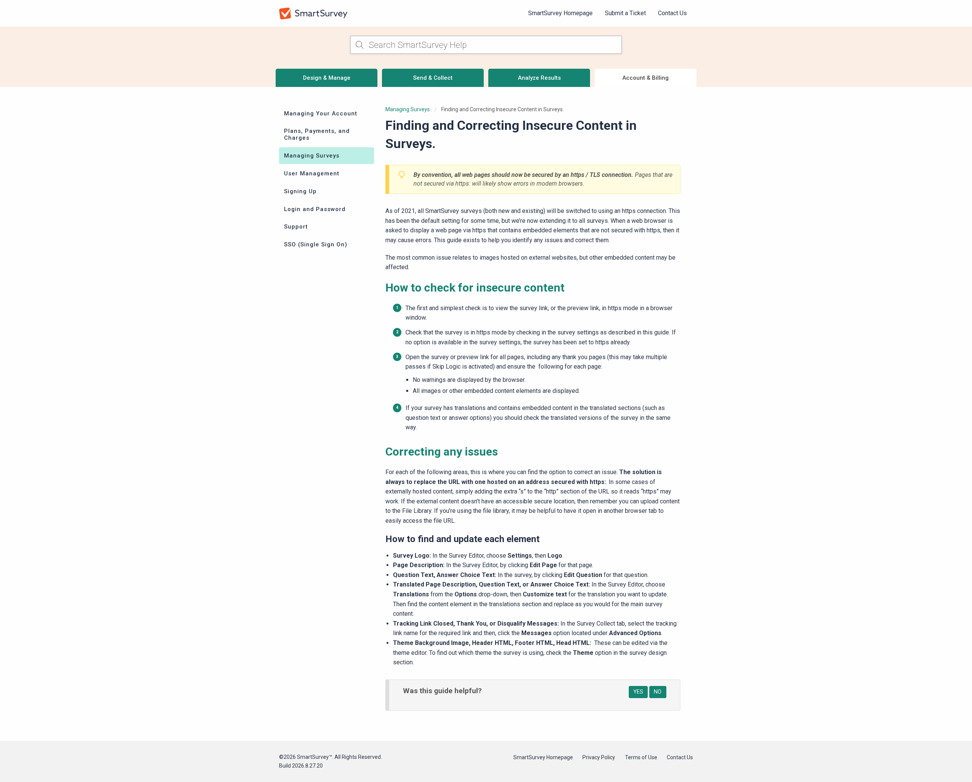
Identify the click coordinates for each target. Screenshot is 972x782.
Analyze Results (539, 77)
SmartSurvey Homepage (560, 13)
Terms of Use (641, 757)
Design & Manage (326, 77)
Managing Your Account (320, 113)
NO (657, 692)
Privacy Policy (598, 757)
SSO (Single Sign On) (315, 244)
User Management (311, 173)
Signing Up (300, 191)
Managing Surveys (311, 155)
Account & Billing (645, 77)
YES (638, 692)
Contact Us (672, 13)
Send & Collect (433, 77)
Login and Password (315, 209)
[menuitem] (560, 13)
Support (296, 226)
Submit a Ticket (625, 13)
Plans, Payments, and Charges (317, 134)
